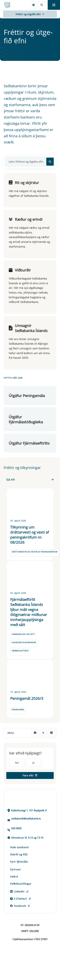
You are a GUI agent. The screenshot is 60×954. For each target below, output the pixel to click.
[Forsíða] (9, 5)
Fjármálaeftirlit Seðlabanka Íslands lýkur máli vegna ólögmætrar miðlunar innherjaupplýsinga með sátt (28, 612)
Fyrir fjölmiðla (19, 861)
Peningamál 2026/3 (26, 698)
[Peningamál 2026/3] (30, 674)
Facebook (20, 906)
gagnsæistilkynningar (24, 642)
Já (33, 762)
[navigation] (54, 5)
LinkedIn (19, 891)
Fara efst (28, 775)
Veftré (14, 876)
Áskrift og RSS (19, 854)
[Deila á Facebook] (35, 732)
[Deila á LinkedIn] (51, 732)
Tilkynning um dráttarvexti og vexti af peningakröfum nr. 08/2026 (29, 534)
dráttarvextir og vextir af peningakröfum (35, 551)
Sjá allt (10, 479)
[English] (33, 4)
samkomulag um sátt (23, 634)
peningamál (18, 709)
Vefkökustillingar (21, 883)
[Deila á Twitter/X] (43, 732)
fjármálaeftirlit (20, 650)
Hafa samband (19, 847)
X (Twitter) (20, 898)
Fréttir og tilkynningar (22, 467)
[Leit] (41, 4)
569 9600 (16, 828)
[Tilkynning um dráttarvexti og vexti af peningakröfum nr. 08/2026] (30, 503)
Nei (17, 762)
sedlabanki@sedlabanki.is (26, 818)
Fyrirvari (15, 869)
